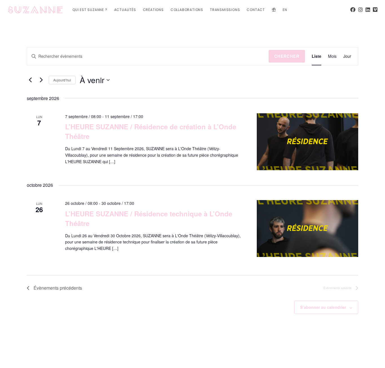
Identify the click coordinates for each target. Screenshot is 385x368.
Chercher (286, 56)
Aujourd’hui (62, 79)
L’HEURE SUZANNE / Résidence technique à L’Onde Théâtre (148, 218)
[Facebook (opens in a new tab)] (352, 9)
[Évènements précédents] (30, 80)
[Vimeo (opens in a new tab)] (375, 9)
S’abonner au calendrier (323, 307)
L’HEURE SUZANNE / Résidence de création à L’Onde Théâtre (150, 131)
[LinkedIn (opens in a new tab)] (368, 9)
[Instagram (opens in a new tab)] (360, 9)
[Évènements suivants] (41, 80)
